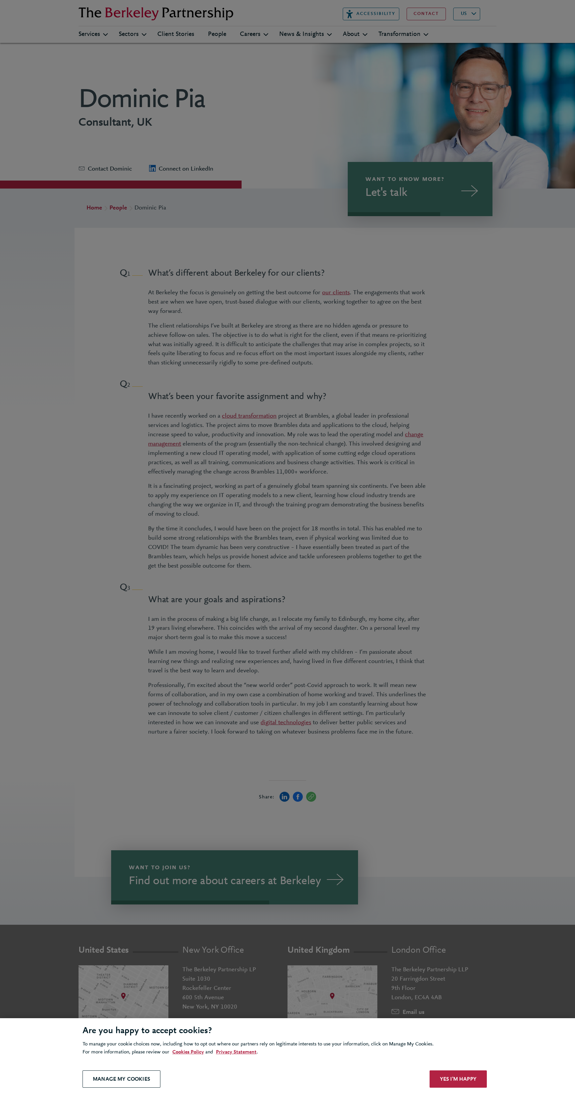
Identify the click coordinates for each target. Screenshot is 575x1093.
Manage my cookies (121, 1079)
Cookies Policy (188, 1052)
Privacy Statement (236, 1052)
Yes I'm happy (458, 1079)
